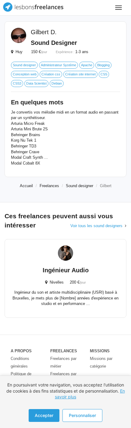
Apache (86, 65)
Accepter (44, 415)
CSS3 (17, 83)
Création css (50, 74)
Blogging (103, 65)
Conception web (25, 74)
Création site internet (80, 74)
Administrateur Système (58, 65)
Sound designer (24, 65)
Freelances (49, 185)
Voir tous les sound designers (96, 225)
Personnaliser (82, 415)
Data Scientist (36, 83)
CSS (104, 74)
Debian (56, 83)
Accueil (26, 185)
